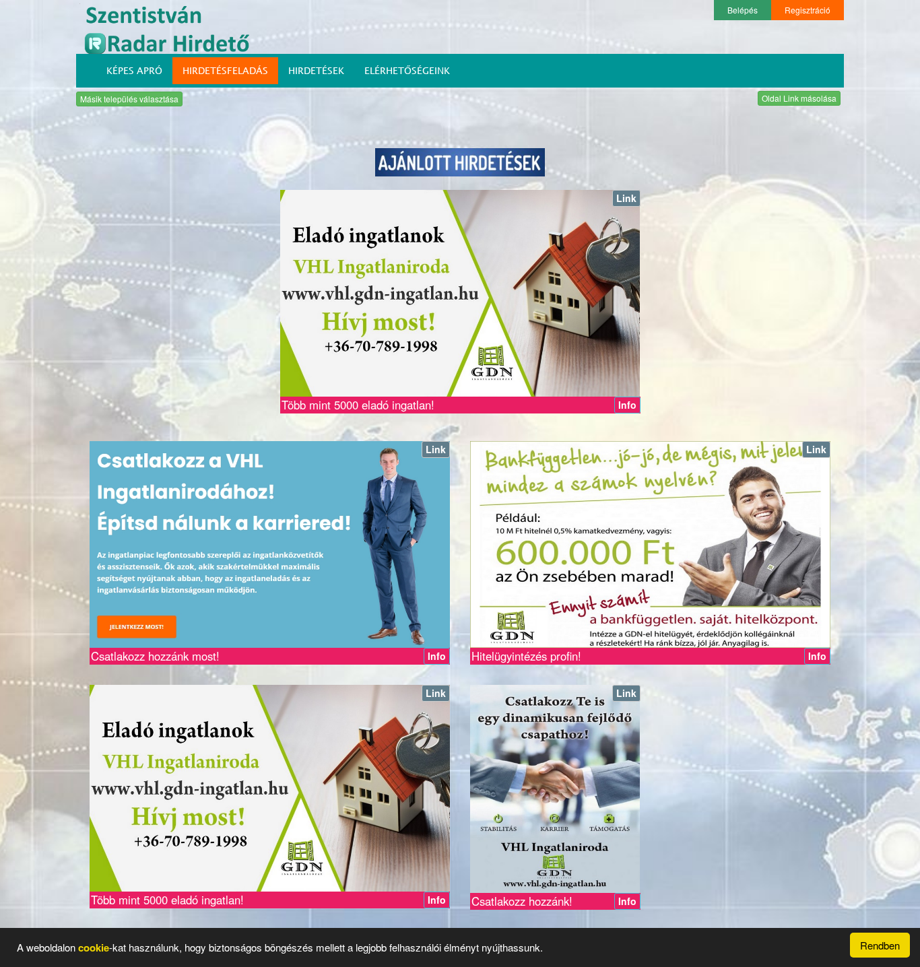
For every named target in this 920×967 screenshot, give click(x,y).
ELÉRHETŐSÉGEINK (407, 70)
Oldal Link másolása (799, 98)
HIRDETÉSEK (316, 70)
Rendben (880, 945)
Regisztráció (807, 9)
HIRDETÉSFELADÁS (225, 70)
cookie (93, 947)
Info (627, 404)
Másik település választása (129, 98)
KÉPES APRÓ (134, 70)
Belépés (742, 9)
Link (626, 198)
